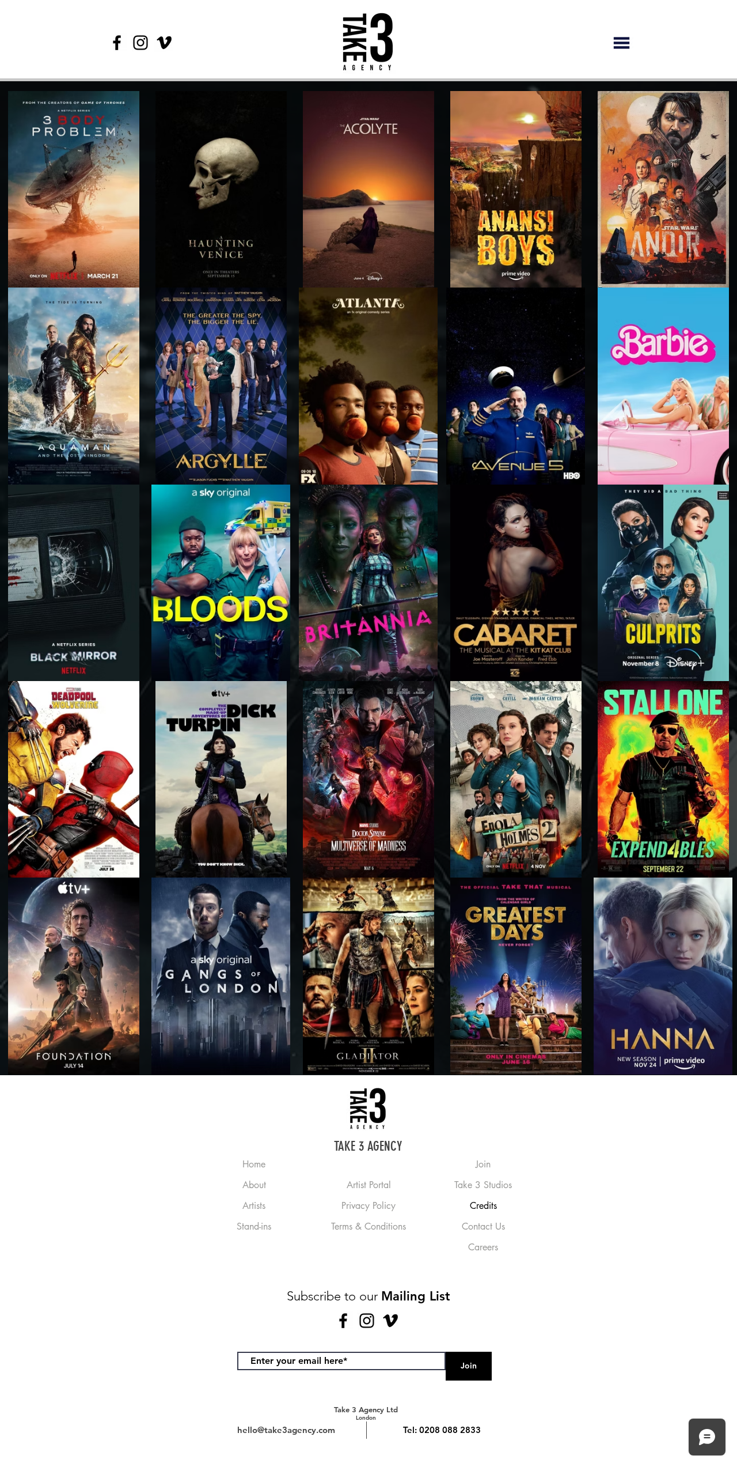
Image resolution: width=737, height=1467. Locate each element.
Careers (483, 1247)
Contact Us (483, 1226)
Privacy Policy (368, 1206)
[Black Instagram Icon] (140, 42)
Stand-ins (254, 1226)
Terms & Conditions (368, 1226)
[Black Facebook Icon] (117, 42)
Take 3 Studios (483, 1185)
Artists (253, 1206)
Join (483, 1164)
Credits (483, 1206)
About (254, 1185)
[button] (621, 43)
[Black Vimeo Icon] (164, 42)
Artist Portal (369, 1185)
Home (253, 1164)
